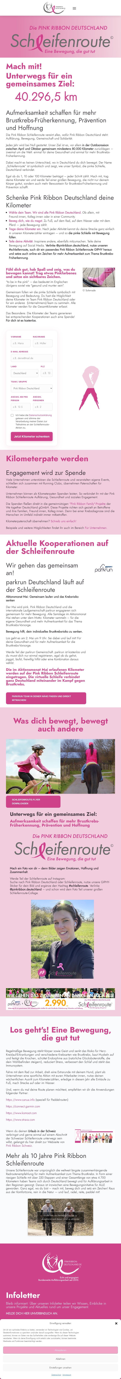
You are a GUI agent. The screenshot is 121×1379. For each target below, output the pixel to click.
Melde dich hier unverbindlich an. (32, 1313)
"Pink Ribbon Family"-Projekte (87, 504)
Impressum (67, 1374)
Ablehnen (60, 1359)
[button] (116, 1323)
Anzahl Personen (38, 399)
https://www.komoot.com (21, 1113)
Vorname (16, 337)
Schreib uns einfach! (63, 521)
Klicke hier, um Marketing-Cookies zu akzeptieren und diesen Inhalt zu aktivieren (60, 1217)
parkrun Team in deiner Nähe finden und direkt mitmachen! (41, 698)
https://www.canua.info (20, 1100)
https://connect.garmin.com (23, 1106)
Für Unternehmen (96, 528)
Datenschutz (56, 1374)
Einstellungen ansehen (60, 1367)
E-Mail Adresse (19, 351)
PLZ (43, 366)
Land (14, 366)
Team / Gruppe (19, 382)
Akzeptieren (60, 1350)
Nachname (39, 337)
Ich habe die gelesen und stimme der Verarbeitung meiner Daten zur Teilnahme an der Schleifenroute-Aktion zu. (34, 421)
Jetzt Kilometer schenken (31, 436)
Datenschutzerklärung (40, 415)
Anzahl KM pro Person (19, 399)
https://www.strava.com (20, 1120)
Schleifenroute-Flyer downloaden (26, 801)
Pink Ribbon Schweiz (19, 1145)
